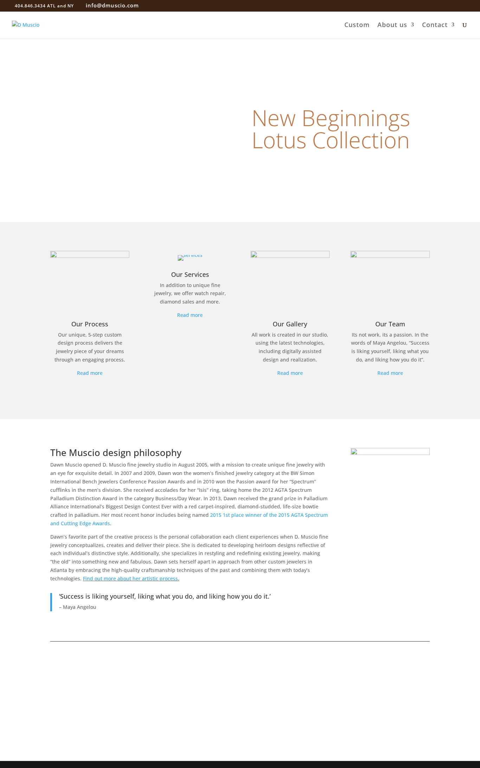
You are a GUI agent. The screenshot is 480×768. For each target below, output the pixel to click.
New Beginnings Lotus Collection (331, 129)
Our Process (89, 324)
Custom (357, 25)
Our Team (390, 324)
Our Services (190, 274)
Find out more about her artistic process (130, 578)
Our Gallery (290, 324)
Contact (435, 25)
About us (392, 25)
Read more (90, 373)
